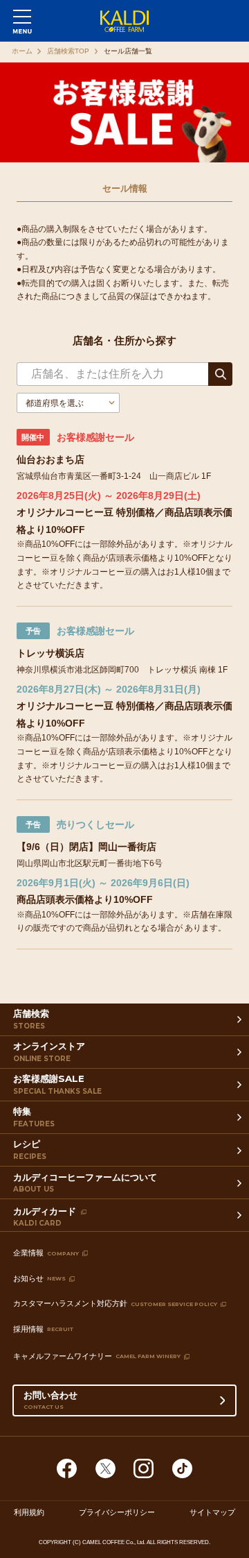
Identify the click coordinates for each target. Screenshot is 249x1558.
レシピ (29, 1149)
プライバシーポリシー (117, 1513)
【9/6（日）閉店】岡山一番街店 (86, 846)
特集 (34, 1117)
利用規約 (29, 1513)
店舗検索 (31, 1019)
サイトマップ (212, 1513)
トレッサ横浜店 (50, 653)
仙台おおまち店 (50, 459)
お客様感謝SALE (57, 1084)
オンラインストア (49, 1051)
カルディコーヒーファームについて (85, 1182)
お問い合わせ (50, 1399)
